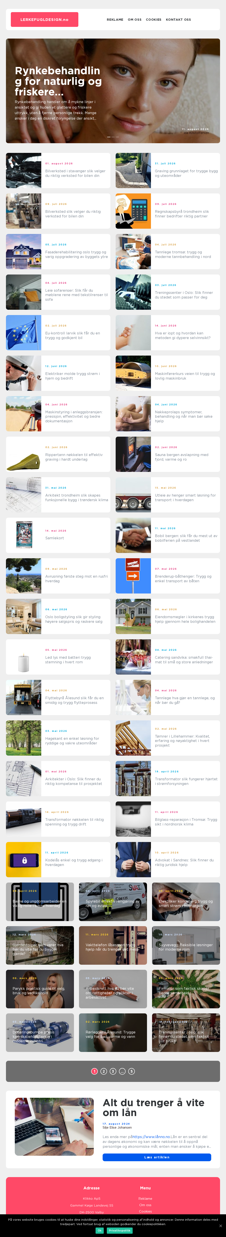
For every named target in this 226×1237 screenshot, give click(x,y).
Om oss (134, 19)
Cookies (154, 19)
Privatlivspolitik (119, 1230)
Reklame (115, 19)
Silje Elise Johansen (117, 1127)
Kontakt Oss (178, 19)
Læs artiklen (157, 1157)
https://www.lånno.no (151, 1137)
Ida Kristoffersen (196, 133)
